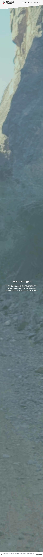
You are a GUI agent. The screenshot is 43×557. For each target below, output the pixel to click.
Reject (40, 554)
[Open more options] (39, 2)
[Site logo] (8, 2)
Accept (37, 554)
